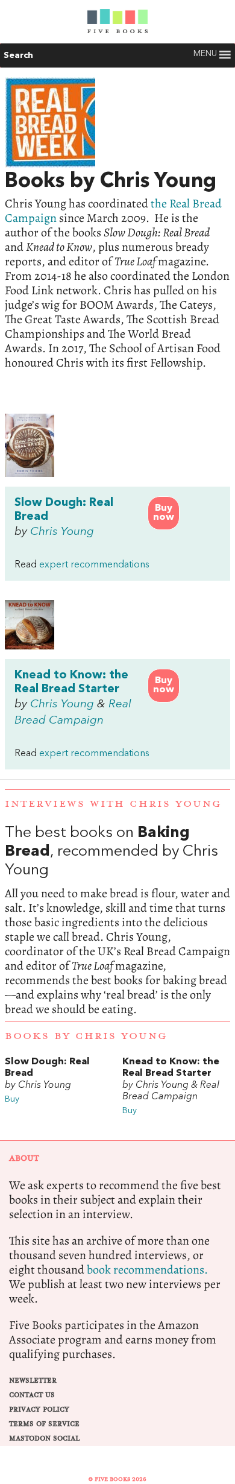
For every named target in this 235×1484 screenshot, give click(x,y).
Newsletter (33, 1380)
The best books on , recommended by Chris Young (117, 920)
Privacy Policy (39, 1409)
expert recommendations (94, 565)
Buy (12, 1099)
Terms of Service (44, 1424)
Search (18, 55)
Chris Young (62, 532)
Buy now (163, 513)
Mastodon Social (44, 1438)
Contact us (32, 1395)
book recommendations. (147, 1269)
